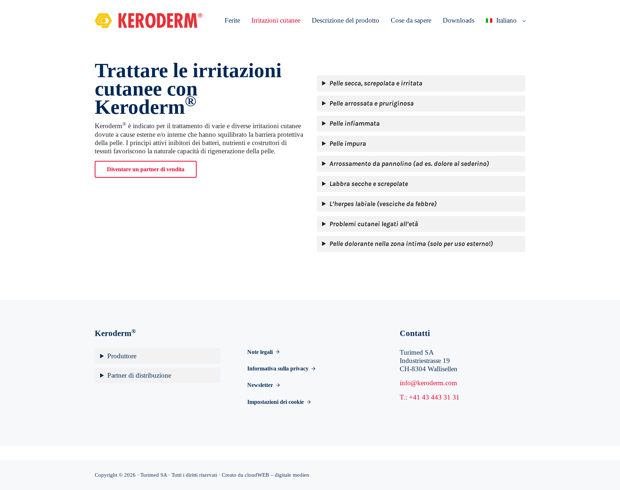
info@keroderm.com (428, 383)
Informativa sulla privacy (278, 368)
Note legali (260, 352)
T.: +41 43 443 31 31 (430, 397)
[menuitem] (502, 21)
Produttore (121, 356)
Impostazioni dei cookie (275, 402)
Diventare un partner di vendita (145, 169)
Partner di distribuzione (139, 375)
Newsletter (260, 385)
